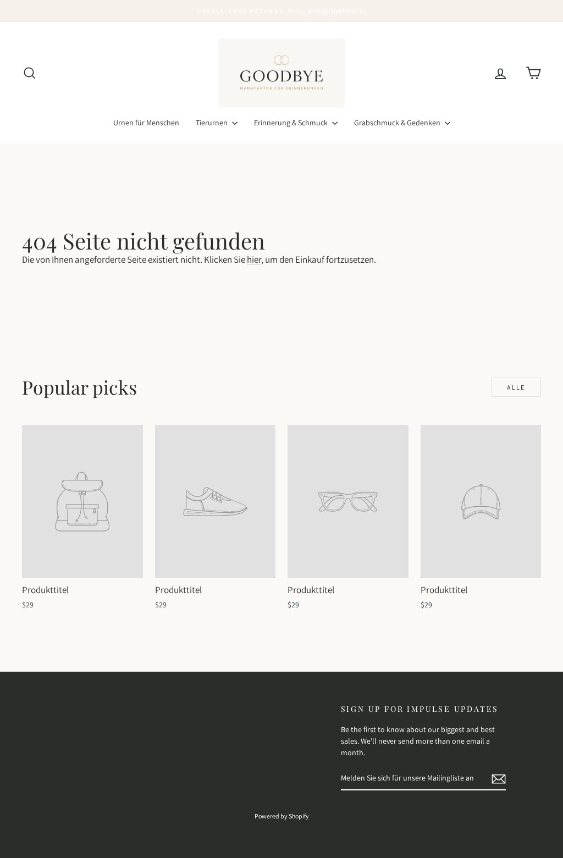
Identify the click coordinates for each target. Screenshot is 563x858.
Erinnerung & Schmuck (291, 123)
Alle (516, 387)
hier (254, 259)
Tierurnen (212, 123)
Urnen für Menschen (146, 123)
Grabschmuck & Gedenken (398, 123)
